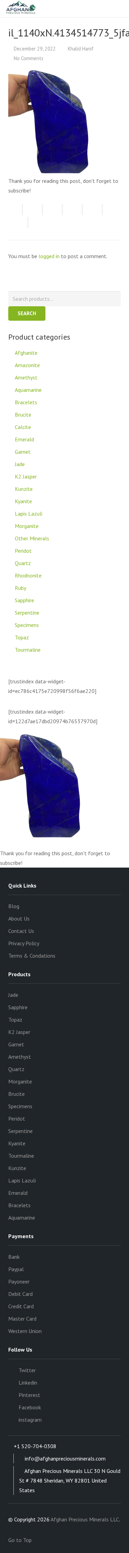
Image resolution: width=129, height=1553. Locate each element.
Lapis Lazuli (28, 513)
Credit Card (21, 1306)
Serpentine (27, 612)
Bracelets (26, 402)
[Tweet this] (53, 209)
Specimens (27, 624)
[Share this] (33, 209)
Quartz (23, 563)
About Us (19, 918)
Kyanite (23, 501)
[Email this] (15, 209)
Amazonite (27, 365)
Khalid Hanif (81, 48)
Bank (14, 1256)
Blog (13, 906)
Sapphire (24, 600)
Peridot (23, 550)
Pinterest (29, 1394)
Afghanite (26, 352)
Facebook (30, 1407)
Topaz (22, 637)
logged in (49, 256)
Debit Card (20, 1293)
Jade (20, 464)
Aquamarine (28, 389)
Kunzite (24, 488)
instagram (30, 1419)
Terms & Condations (31, 955)
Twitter (27, 1370)
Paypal (16, 1269)
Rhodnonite (28, 575)
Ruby (20, 587)
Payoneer (19, 1281)
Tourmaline (28, 649)
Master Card (22, 1318)
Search (27, 313)
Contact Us (21, 930)
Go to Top (20, 1540)
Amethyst (26, 377)
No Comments (28, 58)
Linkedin (28, 1382)
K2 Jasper (26, 476)
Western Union (25, 1331)
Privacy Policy (23, 943)
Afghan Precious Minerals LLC (85, 1519)
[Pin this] (18, 222)
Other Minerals (32, 538)
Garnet (23, 451)
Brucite (23, 414)
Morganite (27, 525)
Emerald (24, 439)
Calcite (23, 426)
